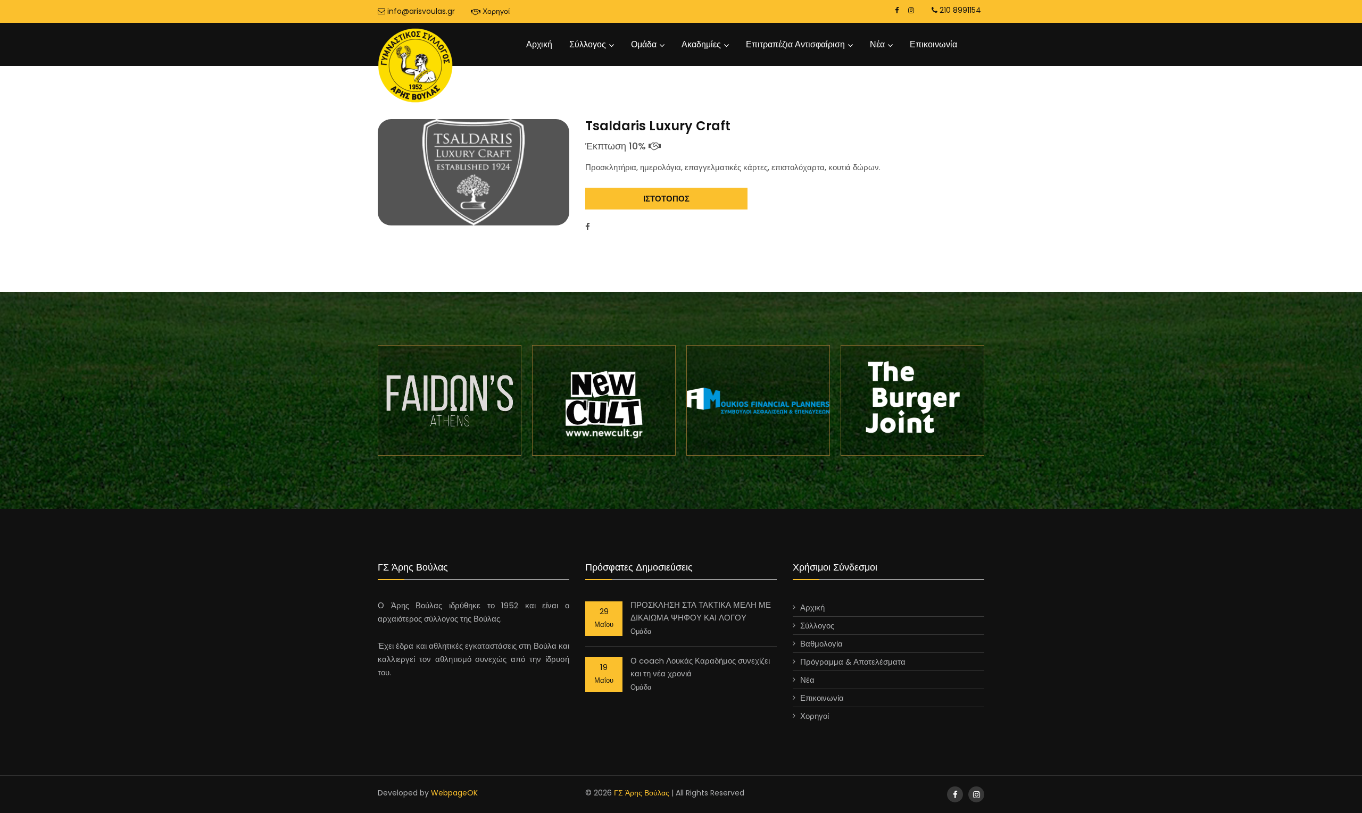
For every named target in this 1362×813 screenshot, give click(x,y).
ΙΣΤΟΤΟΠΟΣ (666, 198)
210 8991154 (959, 10)
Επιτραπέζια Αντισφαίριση (795, 44)
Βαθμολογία (821, 643)
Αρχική (539, 44)
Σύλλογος (587, 44)
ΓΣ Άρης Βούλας (641, 792)
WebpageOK (454, 792)
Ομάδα (644, 44)
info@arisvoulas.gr (420, 11)
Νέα (877, 44)
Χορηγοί (495, 11)
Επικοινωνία (933, 44)
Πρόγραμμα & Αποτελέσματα (853, 661)
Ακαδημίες (701, 44)
